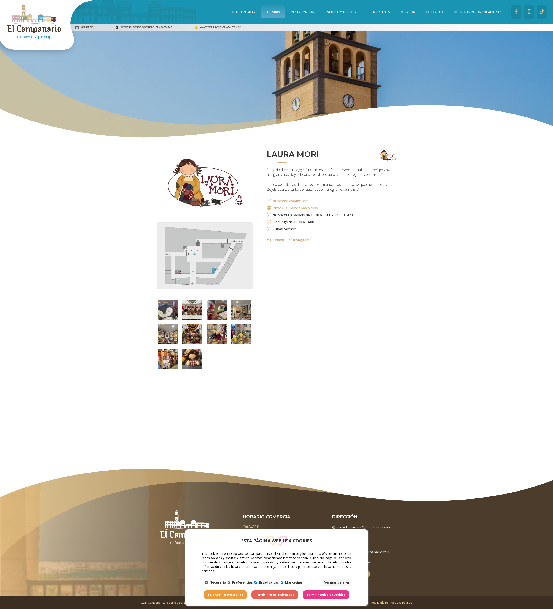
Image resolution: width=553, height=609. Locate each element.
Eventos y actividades (343, 12)
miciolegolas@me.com (290, 200)
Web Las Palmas (401, 602)
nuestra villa (244, 12)
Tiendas (273, 12)
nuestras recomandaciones (124, 27)
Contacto (434, 12)
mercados (381, 12)
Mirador (408, 12)
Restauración (303, 12)
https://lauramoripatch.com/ (295, 208)
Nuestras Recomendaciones (478, 12)
